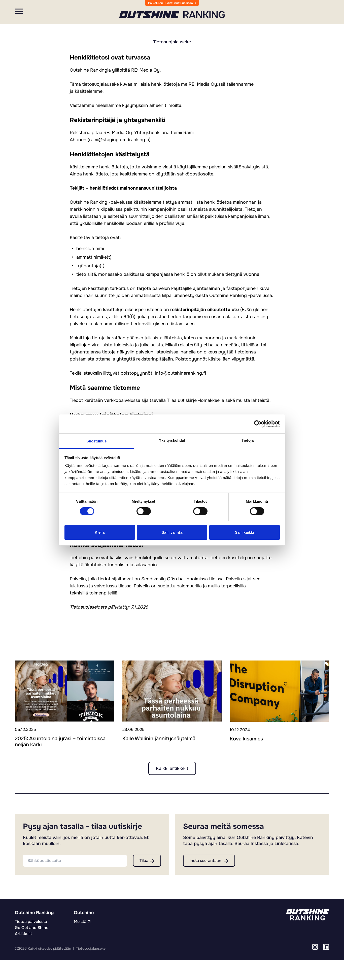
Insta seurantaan (206, 860)
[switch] (143, 511)
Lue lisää (187, 3)
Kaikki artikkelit (172, 768)
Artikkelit (23, 933)
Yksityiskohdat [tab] (172, 440)
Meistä (80, 921)
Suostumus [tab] (96, 441)
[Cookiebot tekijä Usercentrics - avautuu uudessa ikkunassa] (258, 424)
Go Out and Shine (31, 927)
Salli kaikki (244, 532)
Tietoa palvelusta (31, 921)
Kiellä (100, 532)
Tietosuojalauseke (91, 948)
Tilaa (144, 860)
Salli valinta (172, 532)
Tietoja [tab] (248, 440)
